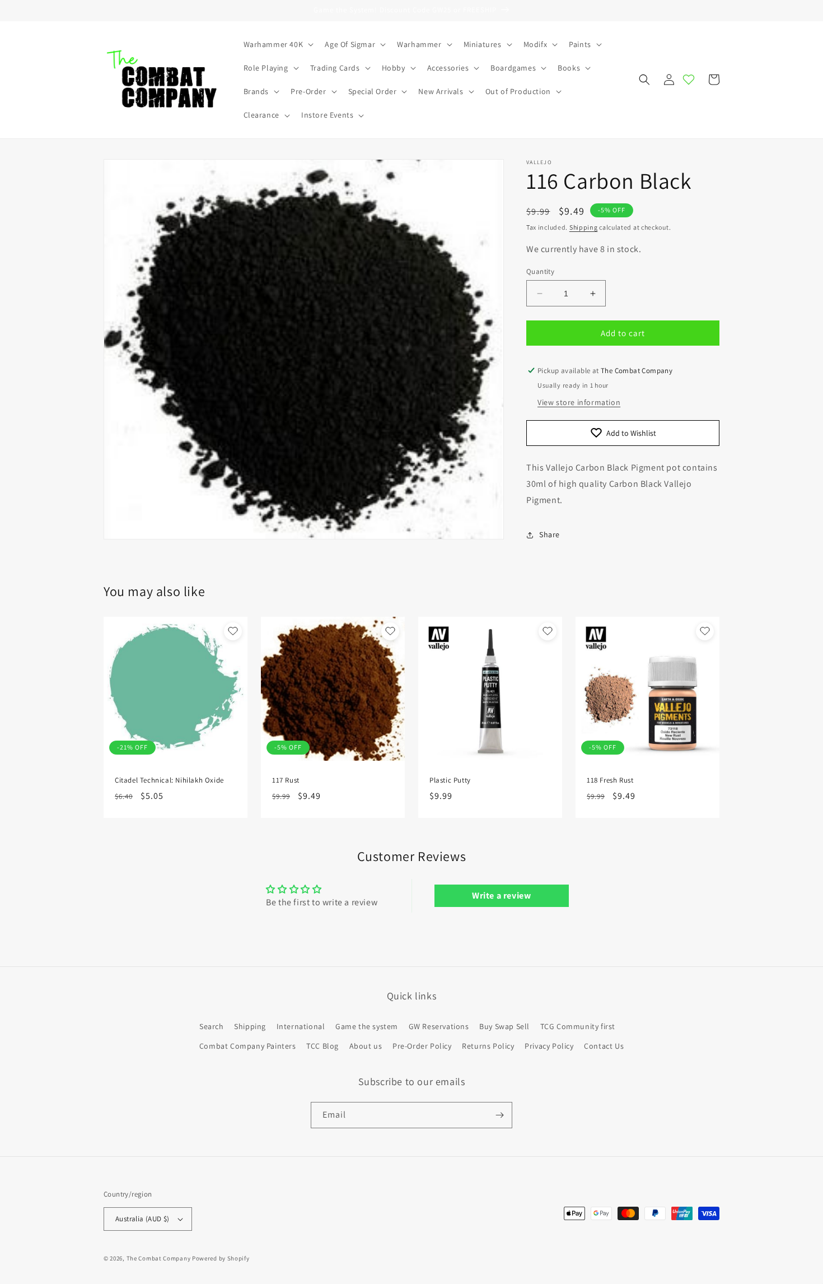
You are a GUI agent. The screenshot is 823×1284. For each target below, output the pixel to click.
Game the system (366, 1026)
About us (365, 1046)
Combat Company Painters (247, 1046)
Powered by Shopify (221, 1258)
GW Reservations (439, 1026)
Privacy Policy (549, 1046)
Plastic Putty (450, 780)
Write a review (501, 895)
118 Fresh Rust (610, 780)
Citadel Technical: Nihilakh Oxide (169, 780)
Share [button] (549, 534)
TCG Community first (577, 1026)
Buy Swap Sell (504, 1026)
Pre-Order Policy (422, 1046)
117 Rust (286, 780)
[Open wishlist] (688, 79)
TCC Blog (322, 1046)
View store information (578, 402)
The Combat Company (159, 1258)
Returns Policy (488, 1046)
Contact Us (604, 1046)
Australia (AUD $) (142, 1218)
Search (211, 1026)
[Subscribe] (499, 1115)
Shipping (583, 227)
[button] (278, 44)
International (301, 1026)
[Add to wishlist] (233, 631)
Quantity (540, 271)
